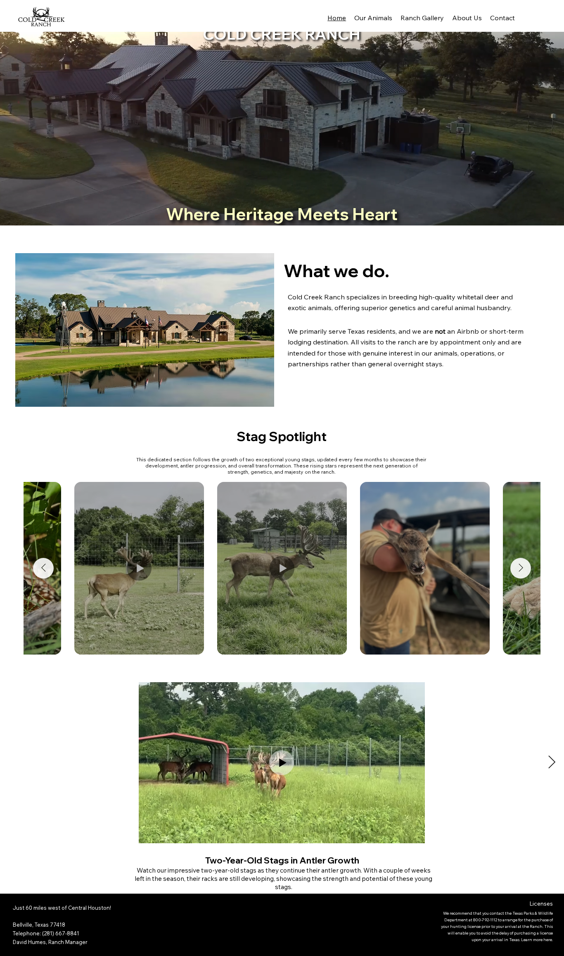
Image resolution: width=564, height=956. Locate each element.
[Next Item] (520, 568)
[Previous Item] (43, 568)
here (547, 939)
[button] (550, 215)
